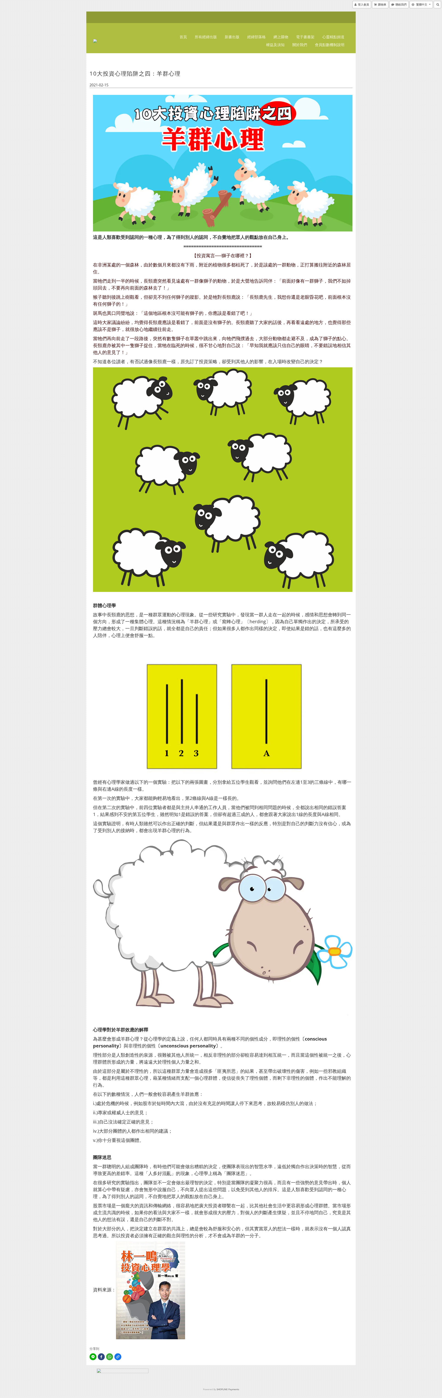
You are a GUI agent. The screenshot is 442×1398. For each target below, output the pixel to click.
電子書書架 (305, 36)
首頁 (183, 36)
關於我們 (299, 44)
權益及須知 (275, 44)
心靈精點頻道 (333, 36)
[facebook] (101, 1356)
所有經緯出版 (206, 36)
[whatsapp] (109, 1356)
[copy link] (117, 1356)
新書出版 (232, 36)
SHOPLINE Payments (228, 1389)
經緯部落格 (256, 36)
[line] (93, 1356)
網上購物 (280, 36)
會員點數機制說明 (329, 44)
